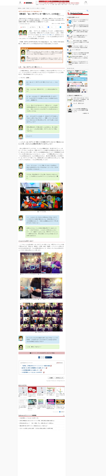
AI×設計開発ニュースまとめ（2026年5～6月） (29, 418)
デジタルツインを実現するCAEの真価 (74, 82)
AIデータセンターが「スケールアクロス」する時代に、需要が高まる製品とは (81, 99)
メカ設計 (23, 8)
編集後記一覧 (86, 113)
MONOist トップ (59, 377)
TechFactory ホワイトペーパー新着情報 (27, 415)
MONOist (19, 8)
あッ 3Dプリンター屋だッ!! (47, 34)
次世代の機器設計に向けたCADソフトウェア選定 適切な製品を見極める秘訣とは (37, 420)
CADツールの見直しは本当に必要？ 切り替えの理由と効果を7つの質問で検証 (36, 428)
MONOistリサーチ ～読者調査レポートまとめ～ (76, 70)
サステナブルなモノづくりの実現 (73, 76)
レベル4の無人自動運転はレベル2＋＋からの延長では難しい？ (81, 110)
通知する (33, 27)
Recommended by (56, 411)
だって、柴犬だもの (79, 103)
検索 (87, 11)
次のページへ (48, 357)
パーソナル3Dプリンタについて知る (42, 353)
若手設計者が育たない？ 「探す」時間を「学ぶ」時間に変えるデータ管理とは (36, 423)
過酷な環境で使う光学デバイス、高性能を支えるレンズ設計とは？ (34, 425)
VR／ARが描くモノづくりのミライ (74, 88)
